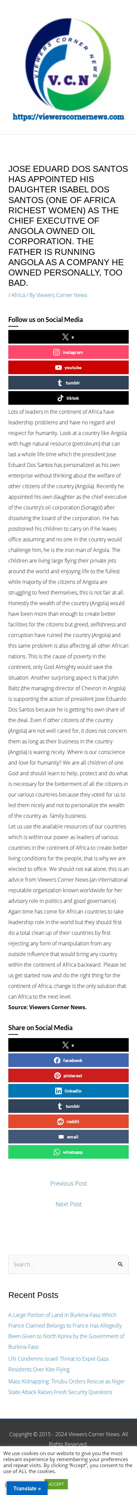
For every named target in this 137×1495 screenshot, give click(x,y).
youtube (73, 367)
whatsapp (73, 1152)
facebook (72, 1060)
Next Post (69, 1204)
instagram (73, 352)
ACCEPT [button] (56, 1484)
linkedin (73, 1091)
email (72, 1136)
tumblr (73, 382)
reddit (73, 1121)
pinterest (73, 1075)
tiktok (73, 398)
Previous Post (68, 1183)
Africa (18, 295)
